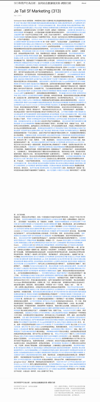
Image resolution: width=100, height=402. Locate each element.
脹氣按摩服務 (32, 369)
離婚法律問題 (28, 261)
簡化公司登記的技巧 (62, 334)
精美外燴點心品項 (28, 44)
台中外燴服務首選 (44, 350)
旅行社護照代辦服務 (24, 224)
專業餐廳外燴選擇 (22, 271)
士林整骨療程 (20, 165)
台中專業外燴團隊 (67, 112)
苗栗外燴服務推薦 (43, 114)
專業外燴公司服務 (58, 130)
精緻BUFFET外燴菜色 (44, 324)
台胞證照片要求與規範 (30, 268)
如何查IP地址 (38, 79)
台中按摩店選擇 (75, 222)
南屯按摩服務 (55, 114)
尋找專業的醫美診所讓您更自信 (63, 44)
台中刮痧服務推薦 (72, 289)
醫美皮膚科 (55, 350)
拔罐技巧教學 (27, 236)
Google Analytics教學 (54, 357)
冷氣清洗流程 (45, 77)
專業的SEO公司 (40, 44)
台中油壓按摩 (77, 23)
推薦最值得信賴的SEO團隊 (42, 308)
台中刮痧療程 (76, 240)
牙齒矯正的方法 (74, 229)
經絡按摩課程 (48, 261)
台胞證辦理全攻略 (69, 65)
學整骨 (29, 119)
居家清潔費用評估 (72, 32)
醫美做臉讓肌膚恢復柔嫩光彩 (47, 23)
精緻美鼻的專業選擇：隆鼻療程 (67, 348)
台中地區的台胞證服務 (77, 72)
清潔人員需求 (22, 95)
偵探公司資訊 (61, 322)
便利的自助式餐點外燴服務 (54, 320)
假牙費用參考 (33, 271)
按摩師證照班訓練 (49, 348)
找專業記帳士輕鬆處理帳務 (44, 245)
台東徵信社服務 (32, 70)
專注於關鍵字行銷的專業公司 (29, 322)
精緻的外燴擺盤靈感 (62, 222)
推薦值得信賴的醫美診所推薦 (67, 140)
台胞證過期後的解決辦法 (72, 320)
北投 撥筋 (25, 317)
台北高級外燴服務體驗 (74, 156)
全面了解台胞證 (21, 23)
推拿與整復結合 (26, 320)
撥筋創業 (79, 30)
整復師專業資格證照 (45, 102)
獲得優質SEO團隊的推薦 (47, 271)
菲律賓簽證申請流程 (39, 119)
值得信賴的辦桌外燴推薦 (71, 161)
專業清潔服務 (32, 23)
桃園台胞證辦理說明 (65, 23)
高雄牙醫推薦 (22, 369)
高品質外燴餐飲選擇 (29, 219)
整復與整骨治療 (80, 46)
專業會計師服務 (61, 91)
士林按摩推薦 (59, 245)
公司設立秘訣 (37, 28)
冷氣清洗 (61, 268)
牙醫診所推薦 (31, 240)
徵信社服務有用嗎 (33, 130)
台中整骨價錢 (69, 268)
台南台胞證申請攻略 (54, 135)
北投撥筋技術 (57, 296)
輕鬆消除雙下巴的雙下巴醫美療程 (55, 79)
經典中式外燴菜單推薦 (76, 60)
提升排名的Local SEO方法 (75, 142)
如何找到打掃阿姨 (22, 56)
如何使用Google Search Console (26, 105)
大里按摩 (24, 130)
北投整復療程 (43, 65)
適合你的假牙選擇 (23, 91)
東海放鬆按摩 (73, 119)
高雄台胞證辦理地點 (74, 25)
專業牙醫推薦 (27, 278)
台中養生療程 (21, 116)
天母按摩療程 (53, 268)
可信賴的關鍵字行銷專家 (62, 324)
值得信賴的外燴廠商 (57, 49)
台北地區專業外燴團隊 (35, 95)
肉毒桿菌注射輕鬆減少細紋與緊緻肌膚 (51, 147)
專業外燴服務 (79, 112)
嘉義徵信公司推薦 (31, 313)
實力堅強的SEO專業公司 (24, 348)
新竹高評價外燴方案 (61, 292)
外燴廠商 (53, 231)
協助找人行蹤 (38, 86)
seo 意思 (45, 259)
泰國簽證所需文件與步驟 (30, 63)
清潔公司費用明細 (75, 327)
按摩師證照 (31, 247)
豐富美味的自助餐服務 (60, 102)
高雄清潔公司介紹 (57, 352)
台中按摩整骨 (31, 165)
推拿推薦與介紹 (54, 259)
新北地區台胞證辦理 (39, 142)
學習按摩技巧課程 (61, 128)
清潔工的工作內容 (38, 51)
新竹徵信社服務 (24, 84)
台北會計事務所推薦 (31, 58)
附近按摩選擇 (24, 77)
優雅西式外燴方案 (65, 39)
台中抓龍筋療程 (37, 224)
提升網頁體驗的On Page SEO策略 (61, 364)
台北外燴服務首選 (73, 74)
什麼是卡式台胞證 (63, 170)
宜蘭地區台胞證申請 (47, 289)
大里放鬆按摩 (24, 329)
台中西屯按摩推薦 (44, 105)
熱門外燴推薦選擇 (30, 114)
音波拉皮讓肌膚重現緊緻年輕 (52, 161)
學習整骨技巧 (43, 268)
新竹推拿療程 (56, 343)
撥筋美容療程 (72, 261)
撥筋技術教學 (44, 81)
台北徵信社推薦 (35, 91)
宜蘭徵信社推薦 (30, 135)
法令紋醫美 (72, 67)
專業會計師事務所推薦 (51, 28)
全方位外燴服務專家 (55, 65)
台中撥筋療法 (71, 317)
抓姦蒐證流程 (35, 84)
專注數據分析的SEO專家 (67, 93)
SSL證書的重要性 (56, 168)
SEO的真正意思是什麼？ (29, 25)
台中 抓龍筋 (53, 369)
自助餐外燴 (71, 30)
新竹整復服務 (36, 236)
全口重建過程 (46, 236)
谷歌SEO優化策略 (79, 259)
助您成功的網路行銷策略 (46, 163)
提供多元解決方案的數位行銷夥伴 (35, 46)
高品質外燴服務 (19, 37)
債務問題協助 (59, 275)
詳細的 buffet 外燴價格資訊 (32, 100)
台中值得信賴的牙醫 (35, 338)
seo (15, 229)
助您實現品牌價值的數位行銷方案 (47, 116)
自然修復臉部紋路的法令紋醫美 (44, 226)
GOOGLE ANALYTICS (39, 39)
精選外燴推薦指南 (43, 231)
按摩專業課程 (64, 28)
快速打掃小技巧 (51, 243)
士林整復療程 (61, 243)
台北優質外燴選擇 (20, 42)
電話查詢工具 (55, 105)
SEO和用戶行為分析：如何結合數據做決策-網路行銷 (42, 3)
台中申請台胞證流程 (24, 359)
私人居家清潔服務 (79, 334)
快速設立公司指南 (74, 257)
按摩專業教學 (22, 247)
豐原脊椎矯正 (51, 119)
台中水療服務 (45, 63)
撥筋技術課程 (73, 292)
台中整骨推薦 (60, 142)
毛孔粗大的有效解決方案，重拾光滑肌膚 (52, 25)
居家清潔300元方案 (72, 308)
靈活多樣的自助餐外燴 (34, 42)
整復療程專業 (30, 116)
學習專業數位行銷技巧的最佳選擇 (32, 275)
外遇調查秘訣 (69, 49)
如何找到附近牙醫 (61, 257)
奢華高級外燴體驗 (42, 165)
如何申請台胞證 (61, 119)
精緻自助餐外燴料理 (62, 72)
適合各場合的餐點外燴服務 (64, 163)
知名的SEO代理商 (69, 310)
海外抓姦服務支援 (68, 357)
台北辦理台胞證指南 (60, 261)
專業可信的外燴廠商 (76, 28)
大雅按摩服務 (37, 359)
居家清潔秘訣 (38, 348)
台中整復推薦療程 (68, 46)
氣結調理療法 (62, 369)
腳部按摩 (25, 259)
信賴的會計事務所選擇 (25, 79)
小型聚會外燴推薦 (55, 165)
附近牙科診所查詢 (73, 287)
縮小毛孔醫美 (52, 170)
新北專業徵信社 (34, 77)
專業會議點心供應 (25, 243)
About (84, 3)
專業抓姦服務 (22, 70)
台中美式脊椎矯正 (36, 301)
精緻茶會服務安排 (78, 39)
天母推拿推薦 (49, 51)
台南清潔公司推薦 (31, 65)
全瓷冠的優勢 (41, 135)
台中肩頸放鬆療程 (62, 366)
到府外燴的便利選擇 (29, 331)
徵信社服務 (67, 240)
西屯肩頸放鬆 (27, 51)
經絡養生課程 (45, 168)
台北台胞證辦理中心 (31, 264)
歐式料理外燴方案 (66, 259)
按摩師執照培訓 (62, 60)
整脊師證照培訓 (53, 39)
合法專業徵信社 (59, 289)
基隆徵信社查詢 (72, 322)
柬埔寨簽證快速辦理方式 (77, 102)
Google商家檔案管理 (69, 81)
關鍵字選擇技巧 (62, 273)
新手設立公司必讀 (49, 301)
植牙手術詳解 (50, 142)
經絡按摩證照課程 (27, 257)
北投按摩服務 (38, 261)
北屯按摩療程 (73, 91)
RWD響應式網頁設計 (72, 130)
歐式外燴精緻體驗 (31, 350)
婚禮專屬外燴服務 (68, 165)
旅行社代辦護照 (39, 257)
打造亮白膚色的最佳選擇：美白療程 (71, 266)
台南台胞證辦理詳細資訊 (59, 313)
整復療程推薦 (46, 352)
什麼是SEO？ (72, 79)
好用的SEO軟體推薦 (49, 91)
